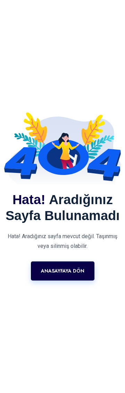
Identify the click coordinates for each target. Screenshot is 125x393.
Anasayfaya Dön (62, 270)
